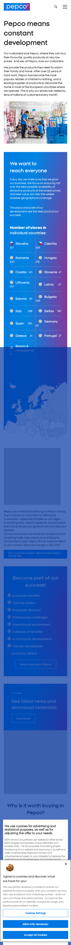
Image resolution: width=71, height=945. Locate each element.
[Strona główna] (17, 7)
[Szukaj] (56, 7)
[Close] (66, 864)
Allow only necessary (36, 924)
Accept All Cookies (35, 934)
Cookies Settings (35, 913)
